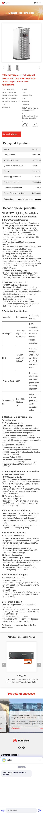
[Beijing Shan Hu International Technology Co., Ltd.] (6, 3)
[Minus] (39, 760)
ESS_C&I (21, 675)
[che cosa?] (19, 747)
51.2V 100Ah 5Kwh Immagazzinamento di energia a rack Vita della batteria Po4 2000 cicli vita (21, 681)
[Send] (40, 810)
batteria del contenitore (14, 623)
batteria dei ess (29, 623)
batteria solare (7, 625)
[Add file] (3, 810)
